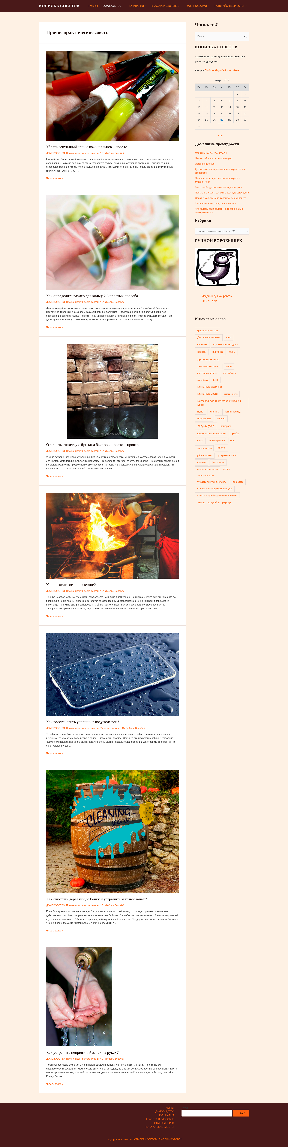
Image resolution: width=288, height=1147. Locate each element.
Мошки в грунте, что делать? (211, 153)
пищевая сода (204, 418)
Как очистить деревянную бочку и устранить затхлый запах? (96, 899)
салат (200, 440)
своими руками (217, 440)
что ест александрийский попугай (214, 488)
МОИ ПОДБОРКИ (197, 6)
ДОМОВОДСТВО (112, 6)
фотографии (218, 462)
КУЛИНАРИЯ (136, 6)
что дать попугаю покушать (211, 482)
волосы (201, 351)
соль (232, 440)
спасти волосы (204, 448)
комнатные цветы (207, 393)
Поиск (185, 1107)
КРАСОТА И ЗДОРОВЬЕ (165, 6)
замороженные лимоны (208, 366)
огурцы (200, 412)
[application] (122, 6)
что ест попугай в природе (214, 502)
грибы (232, 352)
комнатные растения (209, 386)
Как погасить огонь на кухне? (71, 584)
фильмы (201, 462)
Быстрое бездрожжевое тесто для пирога (218, 187)
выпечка (217, 351)
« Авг (221, 135)
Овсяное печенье (204, 163)
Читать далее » (54, 178)
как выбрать (229, 373)
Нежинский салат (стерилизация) (213, 158)
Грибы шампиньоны (207, 330)
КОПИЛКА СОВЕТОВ (59, 6)
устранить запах (228, 455)
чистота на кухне (205, 475)
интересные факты (207, 373)
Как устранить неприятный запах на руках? (82, 1052)
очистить (214, 411)
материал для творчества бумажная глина (219, 403)
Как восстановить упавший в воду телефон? (82, 721)
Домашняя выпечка (208, 337)
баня (228, 337)
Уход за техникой (110, 728)
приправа (225, 426)
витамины (202, 344)
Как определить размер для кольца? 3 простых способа (92, 295)
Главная (93, 6)
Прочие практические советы (82, 153)
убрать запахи (204, 455)
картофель (202, 380)
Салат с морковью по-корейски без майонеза (220, 198)
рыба (235, 433)
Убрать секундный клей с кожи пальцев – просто (86, 146)
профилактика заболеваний (211, 433)
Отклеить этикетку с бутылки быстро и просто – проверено (95, 444)
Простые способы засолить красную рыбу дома (222, 192)
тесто (221, 448)
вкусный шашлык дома (225, 344)
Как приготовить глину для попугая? (215, 203)
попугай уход (206, 425)
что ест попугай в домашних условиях (217, 495)
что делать (237, 482)
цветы (226, 469)
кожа (215, 380)
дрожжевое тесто (208, 359)
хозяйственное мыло (207, 469)
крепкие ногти (231, 394)
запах (229, 366)
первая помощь (233, 411)
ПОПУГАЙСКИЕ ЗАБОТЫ (229, 6)
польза (221, 418)
